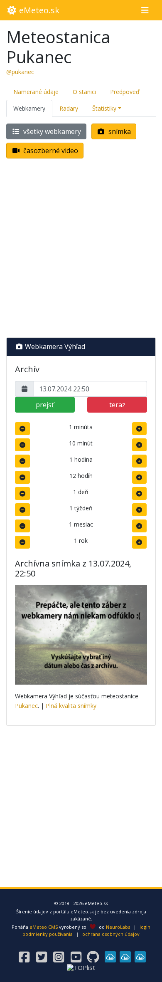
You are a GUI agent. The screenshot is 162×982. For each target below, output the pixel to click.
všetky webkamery (51, 131)
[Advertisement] (81, 249)
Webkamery (29, 108)
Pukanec (26, 706)
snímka (119, 131)
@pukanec (20, 72)
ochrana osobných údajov (111, 934)
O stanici (84, 92)
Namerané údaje (36, 92)
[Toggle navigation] (144, 10)
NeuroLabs (118, 927)
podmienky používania (47, 934)
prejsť (45, 404)
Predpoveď (125, 92)
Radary (68, 108)
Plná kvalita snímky (71, 706)
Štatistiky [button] (104, 108)
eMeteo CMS (43, 927)
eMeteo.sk (38, 10)
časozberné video (50, 150)
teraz (117, 404)
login (145, 927)
